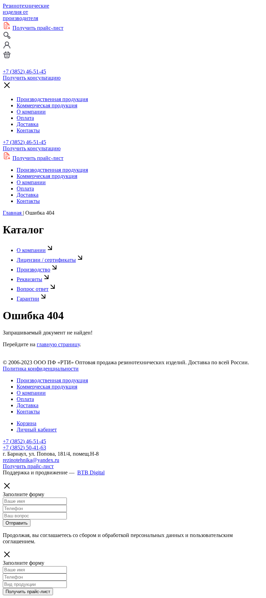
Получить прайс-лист (37, 28)
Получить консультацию (32, 78)
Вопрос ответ (32, 289)
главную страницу (58, 344)
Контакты (28, 130)
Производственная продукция (52, 99)
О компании (31, 112)
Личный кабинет (37, 429)
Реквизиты (29, 279)
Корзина (26, 423)
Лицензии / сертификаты (46, 260)
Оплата (25, 118)
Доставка (27, 124)
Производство (33, 270)
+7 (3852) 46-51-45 (24, 71)
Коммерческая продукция (47, 105)
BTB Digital (91, 472)
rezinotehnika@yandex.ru (31, 460)
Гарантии (28, 299)
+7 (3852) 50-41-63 (24, 447)
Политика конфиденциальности (41, 369)
